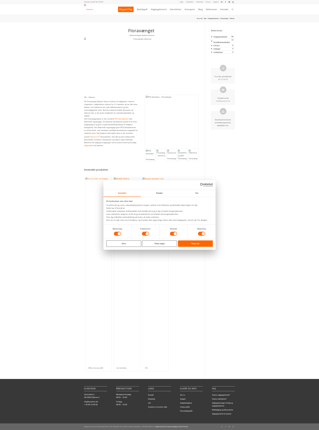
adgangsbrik (89, 145)
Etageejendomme (213, 18)
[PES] (156, 271)
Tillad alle (195, 244)
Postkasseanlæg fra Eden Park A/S (177, 426)
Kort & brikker (121, 368)
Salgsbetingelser (186, 403)
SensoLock (95, 137)
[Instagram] (229, 2)
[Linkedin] (222, 2)
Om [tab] (196, 193)
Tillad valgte (159, 244)
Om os (182, 395)
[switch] (145, 234)
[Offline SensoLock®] (98, 271)
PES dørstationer (121, 119)
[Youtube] (233, 2)
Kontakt (151, 395)
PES (146, 368)
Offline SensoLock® (95, 368)
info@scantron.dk (223, 101)
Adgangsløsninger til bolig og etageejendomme (222, 404)
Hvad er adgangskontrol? (221, 395)
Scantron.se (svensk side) (157, 407)
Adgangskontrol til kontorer (221, 414)
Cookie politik (185, 407)
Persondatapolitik (186, 411)
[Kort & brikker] (127, 271)
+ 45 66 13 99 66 (91, 405)
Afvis (123, 244)
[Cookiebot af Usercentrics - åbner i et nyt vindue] (202, 185)
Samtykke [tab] (122, 193)
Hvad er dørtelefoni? (219, 399)
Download (199, 2)
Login (181, 2)
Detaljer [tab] (159, 193)
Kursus (208, 2)
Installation (190, 2)
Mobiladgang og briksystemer (222, 410)
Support (216, 2)
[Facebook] (225, 2)
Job (149, 403)
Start (205, 18)
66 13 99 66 (99, 2)
